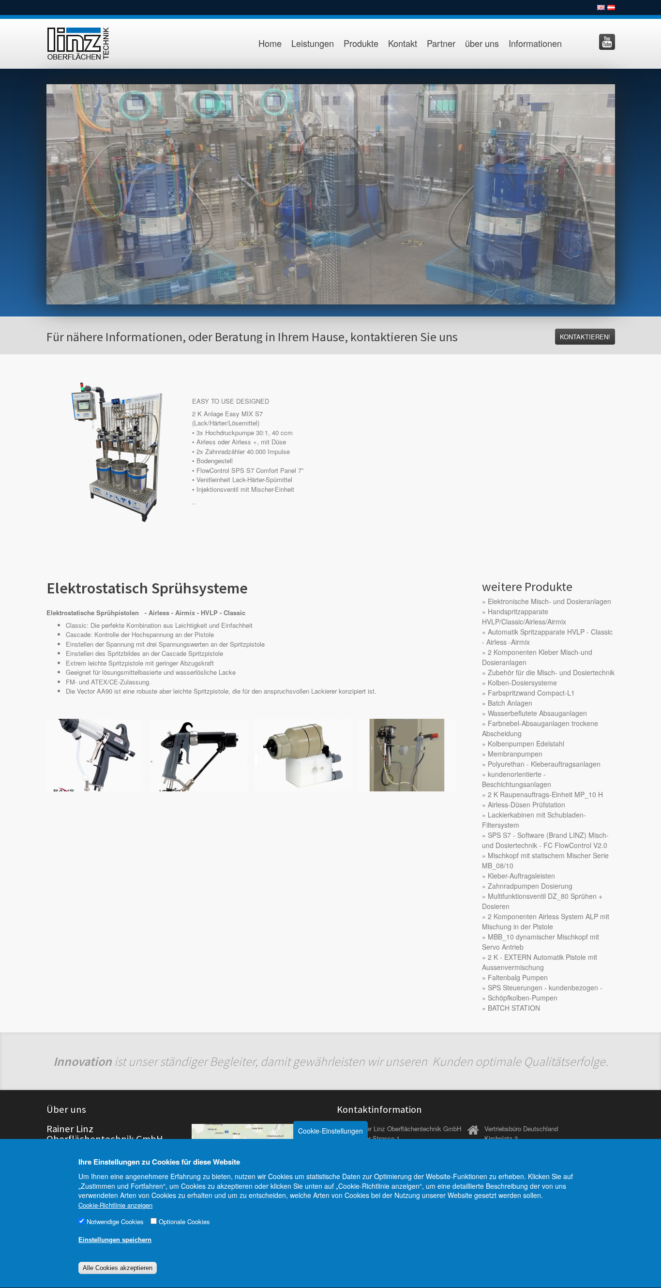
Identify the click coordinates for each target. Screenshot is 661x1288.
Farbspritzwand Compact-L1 (531, 692)
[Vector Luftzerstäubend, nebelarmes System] (94, 754)
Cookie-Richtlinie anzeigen (115, 1205)
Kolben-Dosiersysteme (522, 682)
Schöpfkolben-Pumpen (522, 997)
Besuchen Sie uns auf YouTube (607, 42)
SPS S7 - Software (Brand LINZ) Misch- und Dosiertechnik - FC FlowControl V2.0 (545, 840)
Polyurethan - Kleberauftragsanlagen (544, 764)
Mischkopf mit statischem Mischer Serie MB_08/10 (545, 860)
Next (625, 191)
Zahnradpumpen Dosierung (530, 886)
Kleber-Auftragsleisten (521, 875)
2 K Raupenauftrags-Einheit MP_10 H (545, 794)
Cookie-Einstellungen (330, 1131)
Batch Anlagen (510, 703)
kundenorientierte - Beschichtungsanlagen (516, 779)
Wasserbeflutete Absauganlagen (537, 713)
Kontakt (402, 43)
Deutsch (611, 7)
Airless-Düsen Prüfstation (526, 804)
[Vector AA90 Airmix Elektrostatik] (198, 754)
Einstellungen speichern (114, 1240)
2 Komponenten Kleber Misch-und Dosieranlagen (537, 657)
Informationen (535, 43)
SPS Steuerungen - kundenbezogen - (545, 987)
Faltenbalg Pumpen (518, 977)
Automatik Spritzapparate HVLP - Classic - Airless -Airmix (547, 637)
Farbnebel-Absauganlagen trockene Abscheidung (540, 728)
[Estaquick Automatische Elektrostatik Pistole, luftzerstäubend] (303, 754)
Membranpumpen (515, 753)
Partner (441, 43)
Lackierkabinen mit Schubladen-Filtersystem (534, 820)
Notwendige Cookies (115, 1222)
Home (270, 43)
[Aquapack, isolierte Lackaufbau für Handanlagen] (407, 754)
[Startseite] (88, 44)
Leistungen (312, 43)
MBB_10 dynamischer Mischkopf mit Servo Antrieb (540, 942)
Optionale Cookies (184, 1222)
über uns (482, 43)
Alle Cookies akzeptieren (117, 1268)
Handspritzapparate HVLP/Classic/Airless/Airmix (524, 616)
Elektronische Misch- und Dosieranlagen (549, 601)
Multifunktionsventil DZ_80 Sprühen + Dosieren (542, 901)
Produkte (361, 43)
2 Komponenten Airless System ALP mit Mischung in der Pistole (545, 921)
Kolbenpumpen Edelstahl (526, 743)
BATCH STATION (514, 1008)
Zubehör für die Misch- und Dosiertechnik (551, 672)
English (601, 7)
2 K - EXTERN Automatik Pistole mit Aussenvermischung (539, 962)
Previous (36, 191)
